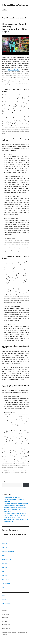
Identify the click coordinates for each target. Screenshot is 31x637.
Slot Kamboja (6, 624)
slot (3, 555)
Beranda (4, 610)
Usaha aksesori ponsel (11, 473)
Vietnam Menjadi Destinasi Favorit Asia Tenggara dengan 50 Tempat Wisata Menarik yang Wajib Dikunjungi (15, 515)
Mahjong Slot (6, 621)
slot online (5, 567)
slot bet (4, 543)
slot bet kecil (6, 583)
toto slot (4, 563)
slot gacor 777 (6, 587)
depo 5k (4, 547)
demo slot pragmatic (8, 551)
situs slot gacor (6, 603)
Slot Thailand (6, 628)
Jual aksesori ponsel (14, 472)
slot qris (4, 575)
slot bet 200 (13, 69)
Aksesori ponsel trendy (19, 470)
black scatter (6, 579)
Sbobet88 (5, 617)
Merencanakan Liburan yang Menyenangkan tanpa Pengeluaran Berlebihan (14, 499)
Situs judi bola (6, 614)
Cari (3, 482)
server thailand (6, 559)
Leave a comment (22, 473)
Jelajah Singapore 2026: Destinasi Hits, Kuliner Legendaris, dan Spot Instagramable (15, 509)
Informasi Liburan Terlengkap (15, 5)
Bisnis (11, 470)
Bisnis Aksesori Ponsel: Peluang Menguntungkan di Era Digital (14, 28)
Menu (4, 9)
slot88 (4, 599)
